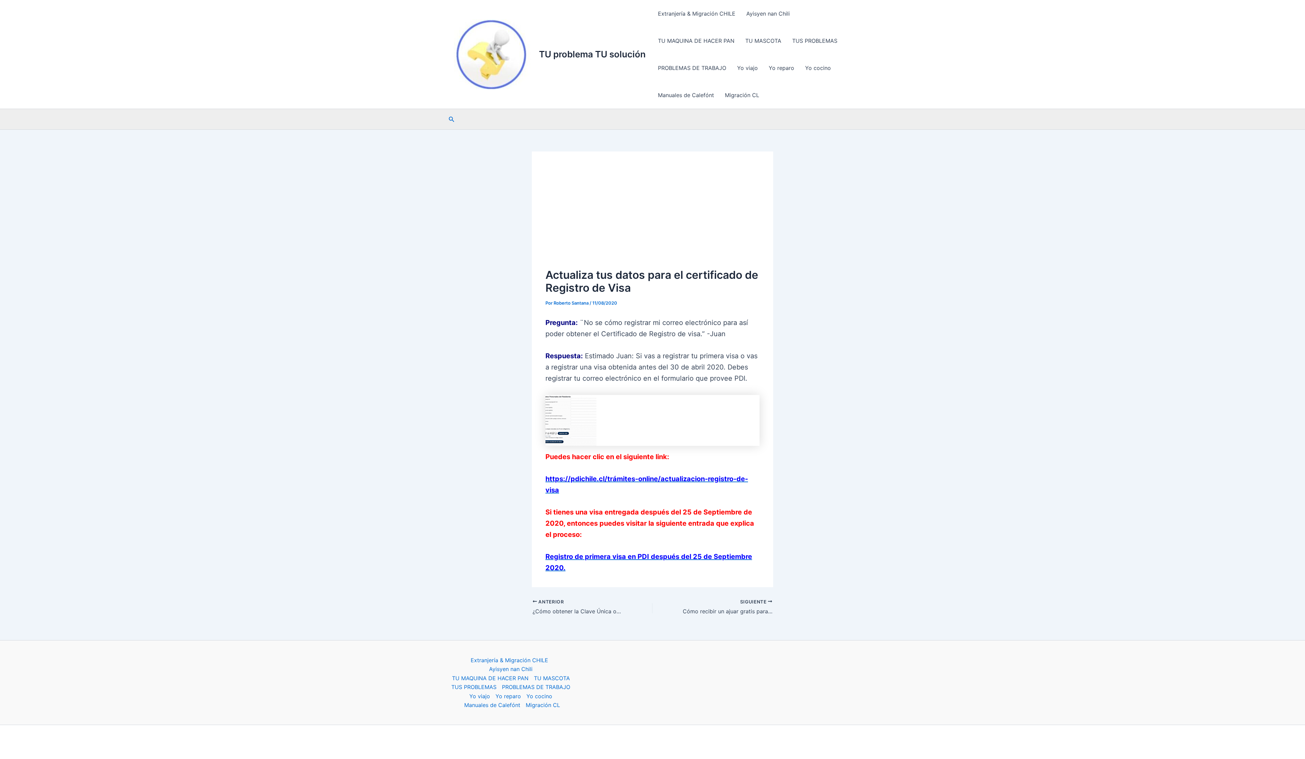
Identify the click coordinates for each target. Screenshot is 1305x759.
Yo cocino (818, 68)
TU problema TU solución (592, 54)
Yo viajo (747, 68)
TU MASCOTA (763, 40)
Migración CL (742, 95)
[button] (452, 119)
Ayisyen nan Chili (768, 13)
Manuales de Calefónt (686, 95)
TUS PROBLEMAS (814, 40)
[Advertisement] (652, 216)
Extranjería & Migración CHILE (696, 13)
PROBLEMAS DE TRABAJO (692, 68)
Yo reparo (781, 68)
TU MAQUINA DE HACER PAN (696, 40)
